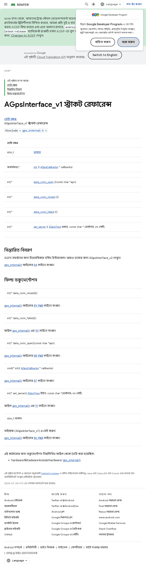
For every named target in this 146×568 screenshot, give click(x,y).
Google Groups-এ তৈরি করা (66, 528)
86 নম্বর (38, 438)
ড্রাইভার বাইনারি (12, 528)
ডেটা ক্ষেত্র (10, 119)
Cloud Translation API (51, 57)
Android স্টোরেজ (13, 500)
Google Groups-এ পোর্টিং (65, 534)
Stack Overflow (107, 528)
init (35, 167)
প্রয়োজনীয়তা (10, 506)
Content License (50, 473)
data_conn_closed (44, 197)
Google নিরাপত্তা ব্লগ (61, 517)
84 (35, 265)
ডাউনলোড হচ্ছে (12, 511)
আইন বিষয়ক (47, 547)
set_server (40, 226)
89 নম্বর (38, 306)
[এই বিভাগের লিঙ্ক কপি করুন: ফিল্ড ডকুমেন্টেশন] (40, 280)
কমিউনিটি (31, 547)
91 (36, 406)
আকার (37, 152)
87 (35, 381)
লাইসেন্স (62, 547)
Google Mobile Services (112, 523)
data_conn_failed (44, 212)
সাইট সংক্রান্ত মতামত (97, 547)
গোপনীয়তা (76, 547)
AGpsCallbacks (49, 167)
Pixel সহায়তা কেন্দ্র (108, 506)
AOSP (7, 70)
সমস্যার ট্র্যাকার (106, 534)
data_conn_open (44, 182)
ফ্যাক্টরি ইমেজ (11, 523)
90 (37, 331)
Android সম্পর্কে (13, 547)
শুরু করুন (128, 42)
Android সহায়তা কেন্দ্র (110, 500)
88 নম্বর (38, 356)
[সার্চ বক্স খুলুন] (87, 4)
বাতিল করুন (103, 42)
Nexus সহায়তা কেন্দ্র (109, 511)
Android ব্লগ (57, 511)
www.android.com (109, 517)
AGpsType (55, 226)
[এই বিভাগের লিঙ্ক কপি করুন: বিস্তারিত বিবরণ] (35, 250)
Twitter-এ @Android (62, 500)
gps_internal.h (33, 130)
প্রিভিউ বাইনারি (11, 517)
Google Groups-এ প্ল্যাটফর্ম (66, 523)
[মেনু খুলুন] (5, 4)
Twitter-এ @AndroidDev (65, 506)
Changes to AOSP (23, 35)
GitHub (8, 534)
